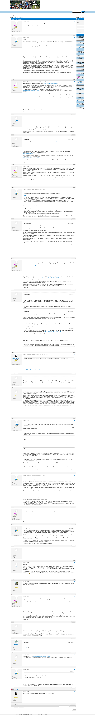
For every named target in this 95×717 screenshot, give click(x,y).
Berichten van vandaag (31, 714)
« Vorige (15, 17)
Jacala (80, 41)
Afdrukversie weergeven (15, 709)
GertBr (79, 56)
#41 (74, 475)
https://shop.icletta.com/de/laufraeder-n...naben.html (61, 179)
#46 (74, 581)
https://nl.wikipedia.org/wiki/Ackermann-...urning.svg (31, 153)
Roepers (79, 39)
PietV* (44, 189)
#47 (74, 596)
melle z (79, 43)
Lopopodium (78, 91)
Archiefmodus (20, 714)
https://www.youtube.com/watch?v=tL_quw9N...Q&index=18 (32, 265)
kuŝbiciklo (16, 644)
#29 (74, 81)
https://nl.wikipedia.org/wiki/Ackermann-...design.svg (31, 157)
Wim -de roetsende (15, 358)
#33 (74, 189)
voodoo (15, 585)
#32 (74, 166)
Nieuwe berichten (25, 714)
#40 (74, 420)
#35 (74, 260)
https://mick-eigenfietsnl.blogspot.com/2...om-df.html (31, 369)
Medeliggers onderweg (80, 84)
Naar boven (16, 714)
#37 (74, 354)
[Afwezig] (17, 41)
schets (25, 195)
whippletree (26, 647)
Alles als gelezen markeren (38, 714)
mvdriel (16, 689)
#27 (74, 21)
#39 (74, 389)
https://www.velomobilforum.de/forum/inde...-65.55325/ (50, 277)
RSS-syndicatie (45, 714)
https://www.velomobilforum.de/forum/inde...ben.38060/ (31, 90)
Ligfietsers (15, 14)
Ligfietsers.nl (12, 714)
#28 (74, 37)
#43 (74, 526)
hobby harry (16, 120)
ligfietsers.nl (12, 14)
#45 (74, 562)
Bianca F (79, 47)
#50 (74, 654)
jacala (79, 95)
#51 (74, 669)
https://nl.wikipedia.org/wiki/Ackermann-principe (50, 83)
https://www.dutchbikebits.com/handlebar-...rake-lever (41, 656)
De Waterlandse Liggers (80, 53)
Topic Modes (74, 19)
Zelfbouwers (19, 14)
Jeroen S (45, 81)
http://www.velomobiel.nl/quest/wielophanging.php (31, 255)
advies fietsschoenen (80, 71)
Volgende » (21, 17)
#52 (74, 691)
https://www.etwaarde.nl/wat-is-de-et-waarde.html (59, 497)
